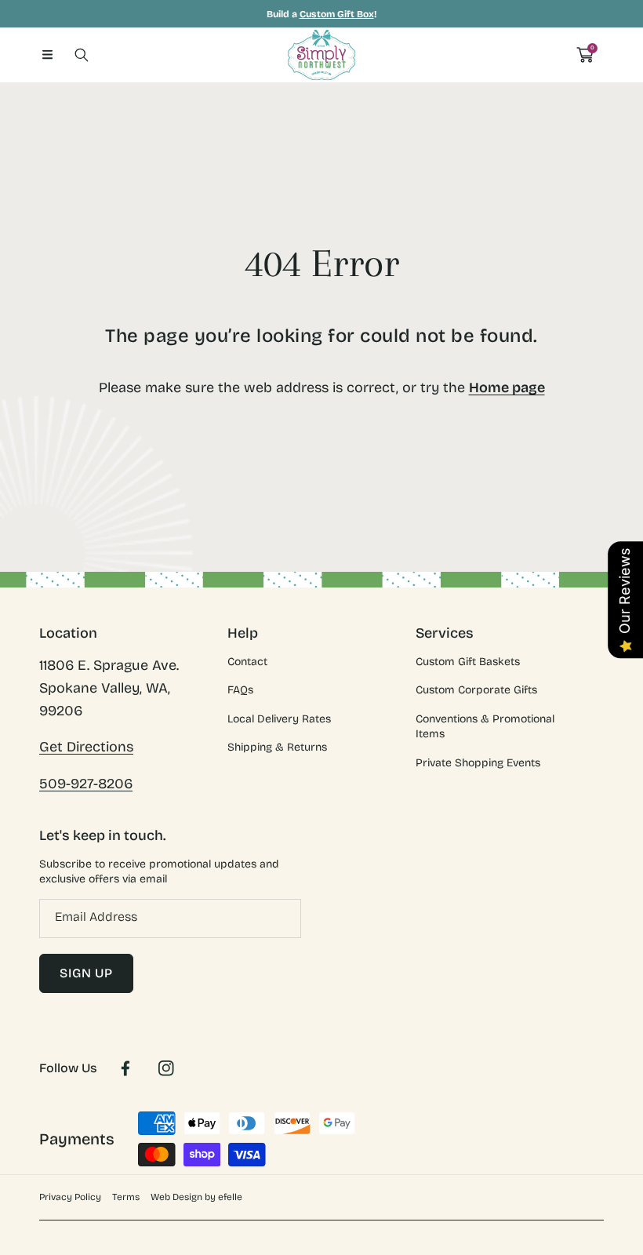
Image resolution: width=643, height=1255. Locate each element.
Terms (126, 1196)
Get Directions (86, 746)
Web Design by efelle (196, 1196)
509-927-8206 (86, 783)
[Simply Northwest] (321, 55)
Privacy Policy (70, 1196)
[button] (47, 55)
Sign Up (86, 973)
